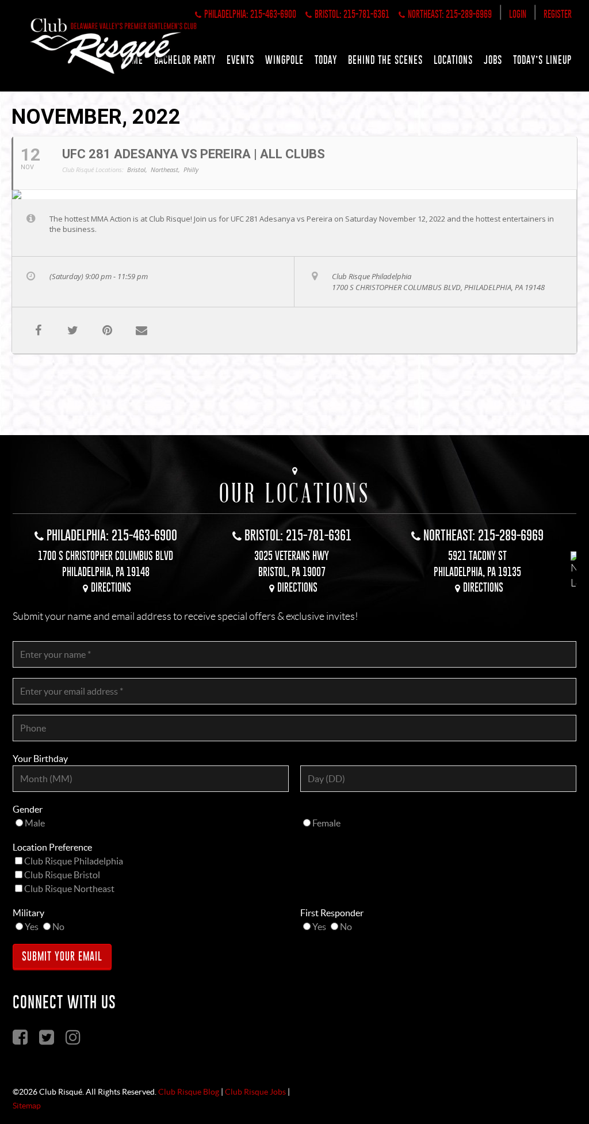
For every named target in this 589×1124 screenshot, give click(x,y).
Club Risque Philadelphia (73, 861)
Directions (111, 587)
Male (35, 823)
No (58, 926)
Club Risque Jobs (255, 1091)
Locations (453, 60)
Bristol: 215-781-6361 (352, 14)
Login (517, 14)
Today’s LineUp (542, 60)
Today (326, 60)
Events (240, 60)
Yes (32, 926)
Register (558, 14)
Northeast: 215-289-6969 (450, 14)
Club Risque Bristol (62, 875)
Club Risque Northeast (69, 888)
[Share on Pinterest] (107, 330)
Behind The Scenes (385, 60)
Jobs (493, 60)
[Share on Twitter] (72, 330)
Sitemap (27, 1105)
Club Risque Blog (188, 1091)
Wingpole (284, 60)
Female (326, 823)
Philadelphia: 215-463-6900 (250, 14)
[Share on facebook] (38, 330)
